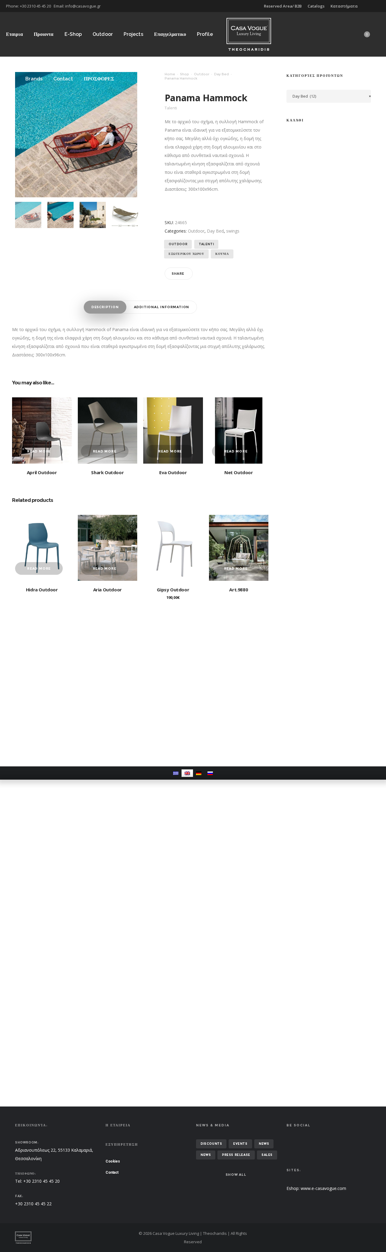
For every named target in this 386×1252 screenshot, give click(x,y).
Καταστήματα (344, 6)
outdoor (178, 244)
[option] (28, 215)
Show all (236, 1174)
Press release (236, 1155)
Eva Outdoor (173, 472)
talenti (206, 244)
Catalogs (316, 6)
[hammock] (28, 215)
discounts (211, 1144)
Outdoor (201, 74)
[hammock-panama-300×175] (125, 215)
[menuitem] (176, 773)
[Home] (72, 1238)
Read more (39, 451)
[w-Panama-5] (60, 215)
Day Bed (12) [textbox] (332, 96)
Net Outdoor (238, 472)
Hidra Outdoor (42, 590)
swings (232, 231)
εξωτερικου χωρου (186, 254)
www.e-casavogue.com (323, 1188)
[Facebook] (376, 6)
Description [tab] (105, 307)
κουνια (222, 254)
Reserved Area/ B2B (283, 6)
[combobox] (328, 96)
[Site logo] (249, 34)
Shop (184, 74)
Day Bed (221, 74)
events (240, 1144)
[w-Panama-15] (93, 215)
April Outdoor (42, 472)
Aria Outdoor (107, 590)
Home (170, 74)
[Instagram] (380, 6)
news (264, 1144)
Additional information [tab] (161, 307)
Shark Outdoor (107, 472)
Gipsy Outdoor (173, 590)
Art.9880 (238, 590)
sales (267, 1155)
